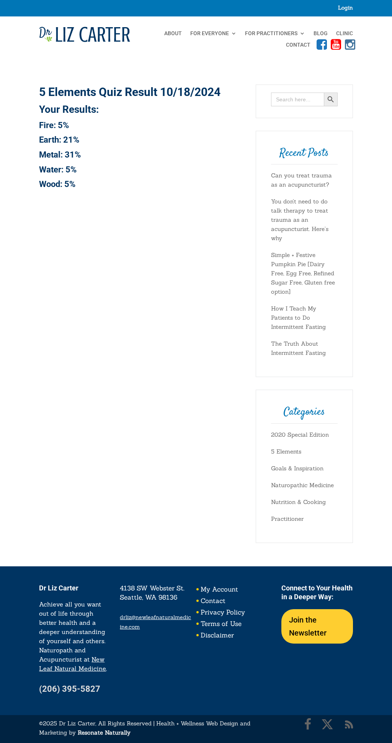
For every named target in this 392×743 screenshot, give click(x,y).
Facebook (321, 44)
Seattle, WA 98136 (148, 597)
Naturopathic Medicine (302, 485)
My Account (219, 590)
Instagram (349, 44)
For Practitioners (271, 33)
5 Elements (286, 451)
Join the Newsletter (308, 626)
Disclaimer (217, 635)
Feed (349, 724)
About (173, 33)
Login (345, 8)
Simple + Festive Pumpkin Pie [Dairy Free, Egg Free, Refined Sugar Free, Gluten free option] (303, 273)
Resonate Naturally (104, 732)
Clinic (344, 33)
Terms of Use (221, 624)
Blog (321, 33)
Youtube (335, 44)
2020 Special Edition (300, 434)
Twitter (327, 724)
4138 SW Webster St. (152, 588)
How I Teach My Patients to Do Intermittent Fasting (298, 317)
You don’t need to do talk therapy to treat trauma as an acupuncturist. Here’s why (299, 220)
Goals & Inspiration (297, 468)
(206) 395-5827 (69, 689)
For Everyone (209, 33)
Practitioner (287, 518)
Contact (298, 45)
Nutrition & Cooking (298, 502)
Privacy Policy (223, 613)
